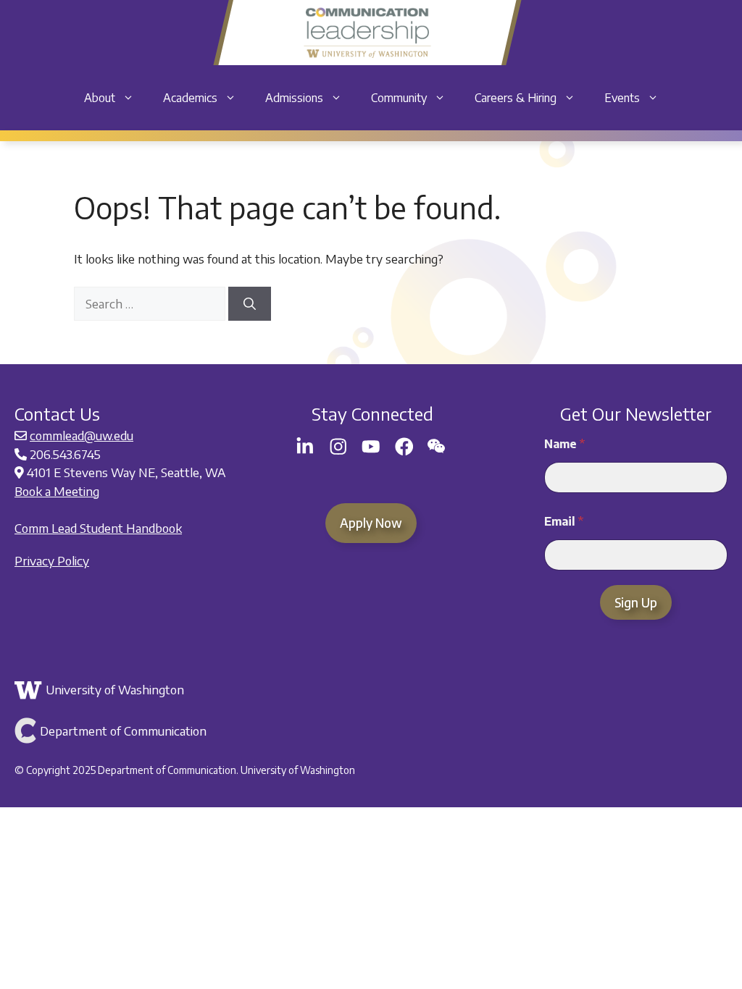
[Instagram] (338, 446)
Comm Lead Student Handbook (98, 528)
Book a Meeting (56, 491)
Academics (190, 98)
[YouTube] (371, 446)
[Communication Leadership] (367, 32)
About (99, 98)
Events (622, 98)
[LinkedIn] (305, 446)
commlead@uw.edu (81, 435)
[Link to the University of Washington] (369, 690)
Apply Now (371, 523)
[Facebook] (404, 446)
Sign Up (635, 602)
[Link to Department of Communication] (369, 730)
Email (563, 522)
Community (399, 98)
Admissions (294, 98)
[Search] (249, 304)
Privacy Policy (51, 560)
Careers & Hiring (515, 98)
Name (564, 444)
